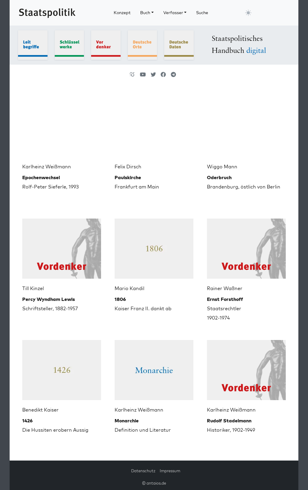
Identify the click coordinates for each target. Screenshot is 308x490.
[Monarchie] (154, 367)
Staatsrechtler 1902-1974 (225, 308)
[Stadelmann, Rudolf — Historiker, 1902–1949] (246, 367)
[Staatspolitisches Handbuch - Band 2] (69, 44)
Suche (202, 12)
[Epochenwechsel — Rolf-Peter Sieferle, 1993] (61, 124)
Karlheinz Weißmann (46, 167)
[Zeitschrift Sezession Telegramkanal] (173, 74)
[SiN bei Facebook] (163, 74)
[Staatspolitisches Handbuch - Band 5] (179, 44)
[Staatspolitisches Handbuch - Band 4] (142, 44)
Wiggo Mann (222, 167)
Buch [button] (145, 12)
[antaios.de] (132, 74)
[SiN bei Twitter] (153, 74)
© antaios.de (154, 483)
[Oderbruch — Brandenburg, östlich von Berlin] (246, 124)
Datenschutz (143, 470)
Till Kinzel (33, 288)
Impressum (170, 470)
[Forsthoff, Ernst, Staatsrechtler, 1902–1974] (246, 246)
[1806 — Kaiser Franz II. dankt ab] (154, 246)
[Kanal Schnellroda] (143, 74)
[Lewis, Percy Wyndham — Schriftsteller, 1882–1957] (61, 246)
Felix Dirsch (128, 167)
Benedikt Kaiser (40, 410)
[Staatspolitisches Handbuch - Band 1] (33, 44)
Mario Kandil (129, 288)
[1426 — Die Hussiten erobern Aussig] (61, 367)
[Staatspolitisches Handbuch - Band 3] (106, 44)
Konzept (122, 12)
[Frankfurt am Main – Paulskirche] (154, 124)
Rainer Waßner (224, 288)
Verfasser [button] (173, 12)
